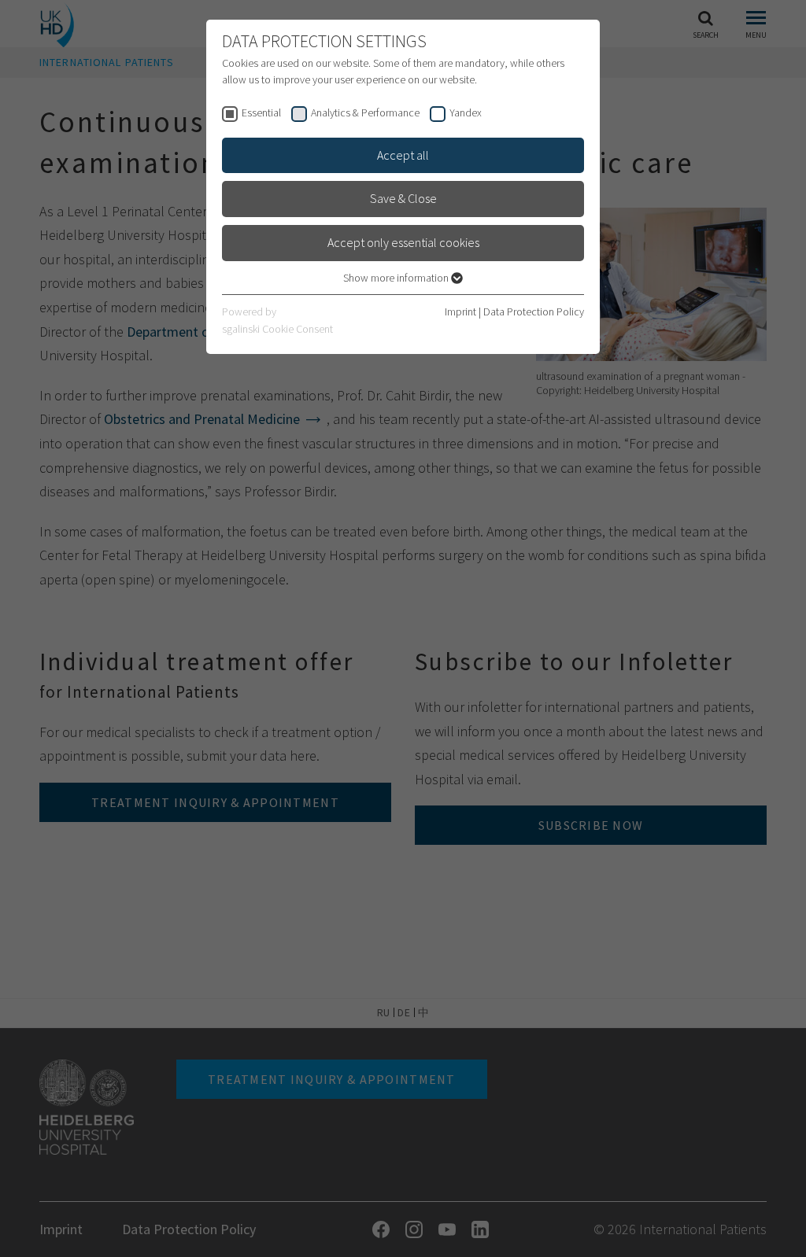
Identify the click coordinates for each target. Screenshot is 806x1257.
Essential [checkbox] (261, 112)
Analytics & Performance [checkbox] (365, 112)
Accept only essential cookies (403, 242)
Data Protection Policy (533, 311)
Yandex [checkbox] (465, 112)
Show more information (397, 278)
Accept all (403, 155)
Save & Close (403, 198)
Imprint (460, 311)
